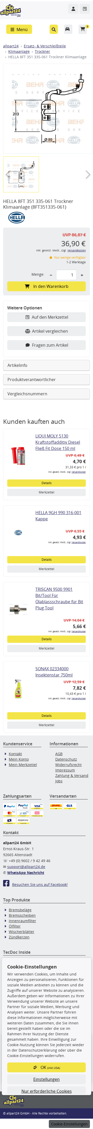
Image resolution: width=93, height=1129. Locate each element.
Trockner (42, 51)
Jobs (59, 780)
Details (47, 483)
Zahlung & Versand (71, 775)
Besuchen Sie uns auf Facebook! (40, 884)
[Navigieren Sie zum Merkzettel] (85, 9)
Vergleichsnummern (27, 394)
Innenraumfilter (22, 920)
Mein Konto (19, 759)
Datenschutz (66, 759)
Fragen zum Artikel (50, 345)
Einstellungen (46, 1079)
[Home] (10, 10)
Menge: (38, 274)
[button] (54, 29)
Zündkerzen (19, 937)
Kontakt (15, 753)
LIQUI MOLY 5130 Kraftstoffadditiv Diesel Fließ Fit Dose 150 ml (57, 442)
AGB (59, 753)
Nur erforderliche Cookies (46, 1091)
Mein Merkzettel (23, 764)
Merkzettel (46, 492)
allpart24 (11, 45)
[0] (83, 29)
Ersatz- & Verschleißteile (45, 45)
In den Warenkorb (50, 286)
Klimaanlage (19, 51)
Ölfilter (15, 926)
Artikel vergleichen (50, 331)
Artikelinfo (17, 365)
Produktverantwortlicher (31, 379)
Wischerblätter (21, 931)
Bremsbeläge (20, 909)
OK (50, 1067)
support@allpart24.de (26, 866)
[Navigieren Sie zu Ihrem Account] (73, 9)
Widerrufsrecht (68, 764)
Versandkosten (76, 250)
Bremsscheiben (22, 915)
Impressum (65, 770)
